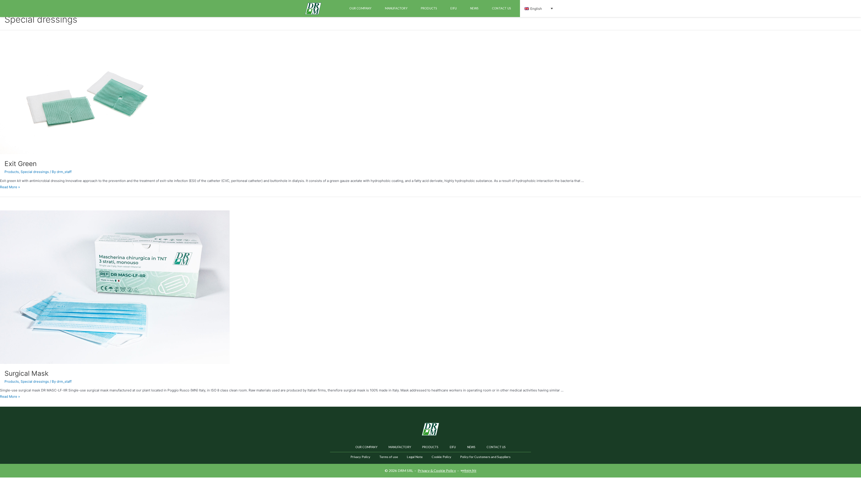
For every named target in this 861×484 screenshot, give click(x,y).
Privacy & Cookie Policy (437, 470)
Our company (360, 8)
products (429, 8)
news (474, 8)
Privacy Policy (360, 457)
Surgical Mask (26, 373)
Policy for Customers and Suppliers (485, 457)
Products (11, 172)
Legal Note (415, 457)
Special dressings (35, 172)
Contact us (501, 8)
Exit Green (20, 164)
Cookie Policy (441, 457)
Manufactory (396, 8)
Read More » (10, 187)
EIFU (453, 8)
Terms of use (388, 457)
